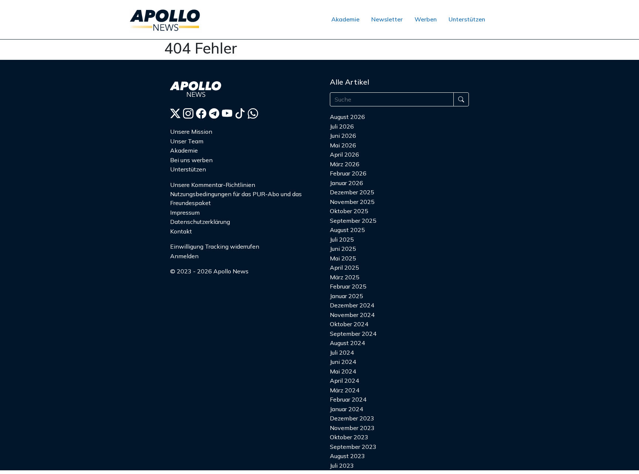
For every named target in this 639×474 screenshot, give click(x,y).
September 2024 (353, 333)
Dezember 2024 (352, 305)
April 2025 (344, 267)
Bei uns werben (191, 160)
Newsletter (387, 19)
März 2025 (344, 277)
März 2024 (344, 390)
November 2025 (352, 201)
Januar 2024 (346, 409)
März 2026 (344, 164)
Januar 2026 (346, 183)
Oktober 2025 (349, 211)
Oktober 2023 (349, 437)
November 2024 (352, 314)
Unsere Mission (191, 131)
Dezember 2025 (352, 192)
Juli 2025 (342, 239)
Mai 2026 (343, 145)
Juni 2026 (343, 135)
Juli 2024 (342, 352)
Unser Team (186, 141)
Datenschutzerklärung (200, 221)
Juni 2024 (343, 361)
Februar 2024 (348, 399)
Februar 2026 (348, 173)
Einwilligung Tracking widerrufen (214, 246)
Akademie (345, 19)
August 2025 (347, 229)
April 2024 (344, 380)
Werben (426, 19)
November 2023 (352, 428)
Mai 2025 (343, 258)
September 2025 (353, 220)
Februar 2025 (348, 286)
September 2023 (353, 446)
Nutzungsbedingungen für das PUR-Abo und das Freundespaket (236, 198)
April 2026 (344, 154)
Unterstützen (467, 19)
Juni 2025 (343, 248)
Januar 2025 (346, 296)
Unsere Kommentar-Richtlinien (212, 184)
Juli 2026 (342, 126)
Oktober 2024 (349, 324)
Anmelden (184, 256)
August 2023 (347, 456)
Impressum (185, 212)
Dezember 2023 (352, 418)
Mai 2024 (343, 371)
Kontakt (181, 231)
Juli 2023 (342, 465)
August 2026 (347, 116)
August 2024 (347, 343)
